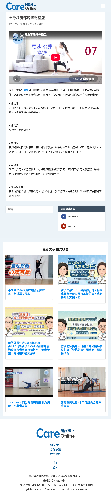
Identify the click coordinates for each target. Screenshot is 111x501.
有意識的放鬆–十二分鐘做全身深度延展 (81, 404)
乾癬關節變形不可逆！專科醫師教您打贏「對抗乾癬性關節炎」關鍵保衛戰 (82, 349)
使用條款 (55, 454)
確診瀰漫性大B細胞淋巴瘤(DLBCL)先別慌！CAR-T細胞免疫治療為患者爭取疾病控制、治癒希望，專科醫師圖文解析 (29, 348)
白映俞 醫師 (18, 23)
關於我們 (55, 445)
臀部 (26, 90)
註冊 (55, 463)
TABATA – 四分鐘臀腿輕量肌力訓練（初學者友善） (29, 404)
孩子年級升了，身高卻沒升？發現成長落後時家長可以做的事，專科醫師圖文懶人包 (82, 293)
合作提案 (55, 449)
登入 (55, 467)
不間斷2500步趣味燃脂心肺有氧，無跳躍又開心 (26, 292)
